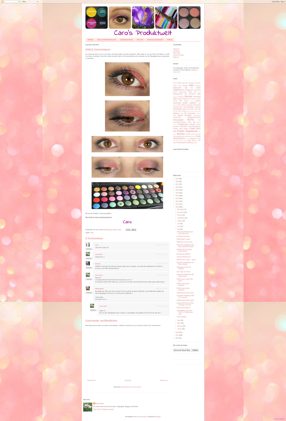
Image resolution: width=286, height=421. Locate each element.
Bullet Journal (177, 99)
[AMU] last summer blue (184, 242)
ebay (192, 101)
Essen (185, 103)
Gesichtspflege (188, 107)
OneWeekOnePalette (179, 122)
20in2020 (184, 83)
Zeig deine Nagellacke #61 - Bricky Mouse (186, 263)
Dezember (180, 209)
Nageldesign (177, 117)
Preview (183, 126)
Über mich (140, 39)
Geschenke (197, 105)
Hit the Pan (177, 111)
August (179, 221)
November (180, 212)
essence (192, 103)
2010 (177, 338)
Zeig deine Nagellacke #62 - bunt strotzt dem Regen (186, 245)
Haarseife (190, 109)
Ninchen (97, 264)
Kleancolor (198, 111)
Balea (190, 92)
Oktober (179, 215)
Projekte (169, 39)
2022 (177, 181)
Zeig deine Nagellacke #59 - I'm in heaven (186, 296)
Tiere (185, 140)
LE (185, 113)
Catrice (185, 99)
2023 (177, 178)
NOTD (190, 119)
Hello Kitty (197, 109)
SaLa (96, 245)
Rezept (188, 134)
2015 (177, 201)
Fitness (183, 105)
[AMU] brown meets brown (185, 293)
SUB (187, 138)
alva (179, 85)
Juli (178, 223)
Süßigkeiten (193, 138)
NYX (199, 120)
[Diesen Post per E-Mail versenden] (127, 230)
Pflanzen (192, 124)
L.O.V (181, 113)
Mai (178, 229)
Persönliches (183, 124)
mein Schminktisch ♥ (183, 257)
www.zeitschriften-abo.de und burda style (185, 232)
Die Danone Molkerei (183, 254)
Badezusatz (182, 92)
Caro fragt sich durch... (184, 272)
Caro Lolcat (99, 254)
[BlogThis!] (129, 230)
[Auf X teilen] (131, 230)
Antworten (89, 248)
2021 (177, 184)
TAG (199, 138)
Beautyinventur (178, 94)
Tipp (189, 140)
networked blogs (178, 55)
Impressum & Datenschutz (155, 39)
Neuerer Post (91, 380)
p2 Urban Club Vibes (183, 236)
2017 (177, 195)
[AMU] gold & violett (183, 239)
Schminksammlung (179, 136)
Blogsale (175, 96)
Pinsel (199, 124)
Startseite (90, 39)
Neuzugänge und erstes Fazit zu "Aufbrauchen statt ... (185, 312)
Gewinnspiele (177, 109)
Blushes (181, 96)
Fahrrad (175, 105)
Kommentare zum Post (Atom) (131, 387)
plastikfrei (176, 126)
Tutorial (175, 142)
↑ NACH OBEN (279, 419)
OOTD (189, 122)
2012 (177, 332)
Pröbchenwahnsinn (194, 126)
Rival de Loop (196, 134)
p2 (194, 122)
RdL (199, 131)
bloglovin (176, 57)
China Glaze (191, 99)
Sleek (198, 136)
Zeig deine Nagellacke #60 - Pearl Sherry (186, 275)
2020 (177, 187)
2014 (177, 204)
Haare (184, 109)
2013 (177, 207)
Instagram (176, 51)
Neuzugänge (178, 120)
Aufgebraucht (178, 90)
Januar (179, 329)
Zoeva (195, 142)
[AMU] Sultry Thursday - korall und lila (184, 250)
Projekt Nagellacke (187, 131)
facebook (176, 49)
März (179, 323)
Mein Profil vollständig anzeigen (103, 409)
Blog (199, 94)
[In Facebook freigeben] (133, 230)
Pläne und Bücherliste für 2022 (106, 39)
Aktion (175, 85)
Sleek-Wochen (179, 138)
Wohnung (190, 142)
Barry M (197, 92)
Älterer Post (164, 380)
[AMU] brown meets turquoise (183, 289)
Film (179, 105)
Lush (174, 115)
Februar (179, 326)
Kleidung (176, 113)
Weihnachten (182, 142)
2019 (177, 190)
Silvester (193, 136)
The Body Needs (178, 140)
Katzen (192, 111)
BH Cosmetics (190, 94)
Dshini (186, 101)
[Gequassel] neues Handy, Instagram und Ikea (185, 304)
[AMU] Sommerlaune (183, 307)
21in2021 (191, 83)
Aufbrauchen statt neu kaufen (187, 88)
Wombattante (99, 289)
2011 (177, 335)
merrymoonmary (141, 416)
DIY (181, 101)
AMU (92, 232)
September (180, 218)
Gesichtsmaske (177, 107)
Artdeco (198, 85)
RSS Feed (176, 53)
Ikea (189, 111)
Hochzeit (184, 111)
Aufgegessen (189, 90)
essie (199, 103)
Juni (178, 226)
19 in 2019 (177, 83)
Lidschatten (191, 113)
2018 (177, 193)
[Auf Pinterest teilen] (135, 230)
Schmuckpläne (181, 317)
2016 (177, 198)
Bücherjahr (197, 97)
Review (181, 134)
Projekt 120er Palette (180, 128)
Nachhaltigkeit (197, 115)
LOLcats (198, 113)
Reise (174, 134)
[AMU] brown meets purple (185, 300)
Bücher (188, 96)
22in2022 (198, 83)
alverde (185, 85)
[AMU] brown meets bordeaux (183, 284)
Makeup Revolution (185, 115)
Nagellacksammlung (126, 39)
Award (175, 92)
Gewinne (198, 107)
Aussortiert (197, 90)
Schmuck (188, 136)
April (178, 320)
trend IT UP (196, 140)
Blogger (158, 416)
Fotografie (189, 105)
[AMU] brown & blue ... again (186, 259)
